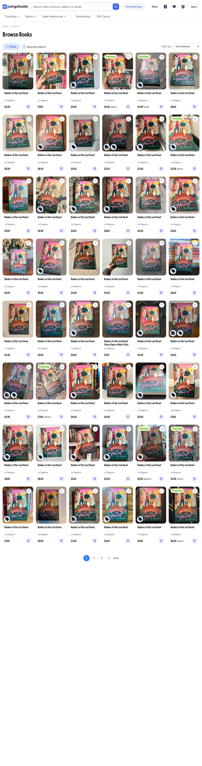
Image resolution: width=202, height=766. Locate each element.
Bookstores (83, 16)
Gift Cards (103, 16)
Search (15, 26)
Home (5, 26)
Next (116, 558)
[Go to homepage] (15, 6)
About (155, 6)
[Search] (116, 6)
